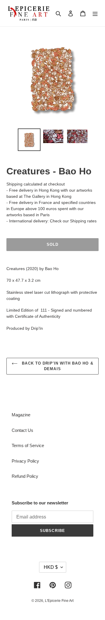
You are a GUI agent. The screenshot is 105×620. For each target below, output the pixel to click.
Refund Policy (25, 476)
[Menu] (95, 13)
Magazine (21, 414)
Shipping (14, 184)
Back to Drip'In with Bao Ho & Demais (56, 366)
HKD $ (51, 567)
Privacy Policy (25, 460)
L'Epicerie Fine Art (59, 601)
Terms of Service (28, 445)
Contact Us (22, 430)
